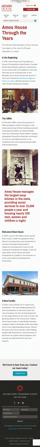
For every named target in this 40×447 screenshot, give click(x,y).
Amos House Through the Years (20, 24)
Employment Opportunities (20, 31)
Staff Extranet (14, 441)
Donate (30, 9)
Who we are (6, 16)
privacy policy (12, 428)
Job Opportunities (14, 28)
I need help (30, 5)
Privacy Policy (27, 28)
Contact (34, 15)
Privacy (31, 438)
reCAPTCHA (26, 426)
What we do (15, 16)
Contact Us (20, 373)
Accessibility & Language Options (19, 1)
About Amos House (11, 21)
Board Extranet (25, 441)
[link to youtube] (23, 403)
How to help (25, 16)
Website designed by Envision (19, 444)
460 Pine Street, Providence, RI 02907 (20, 394)
